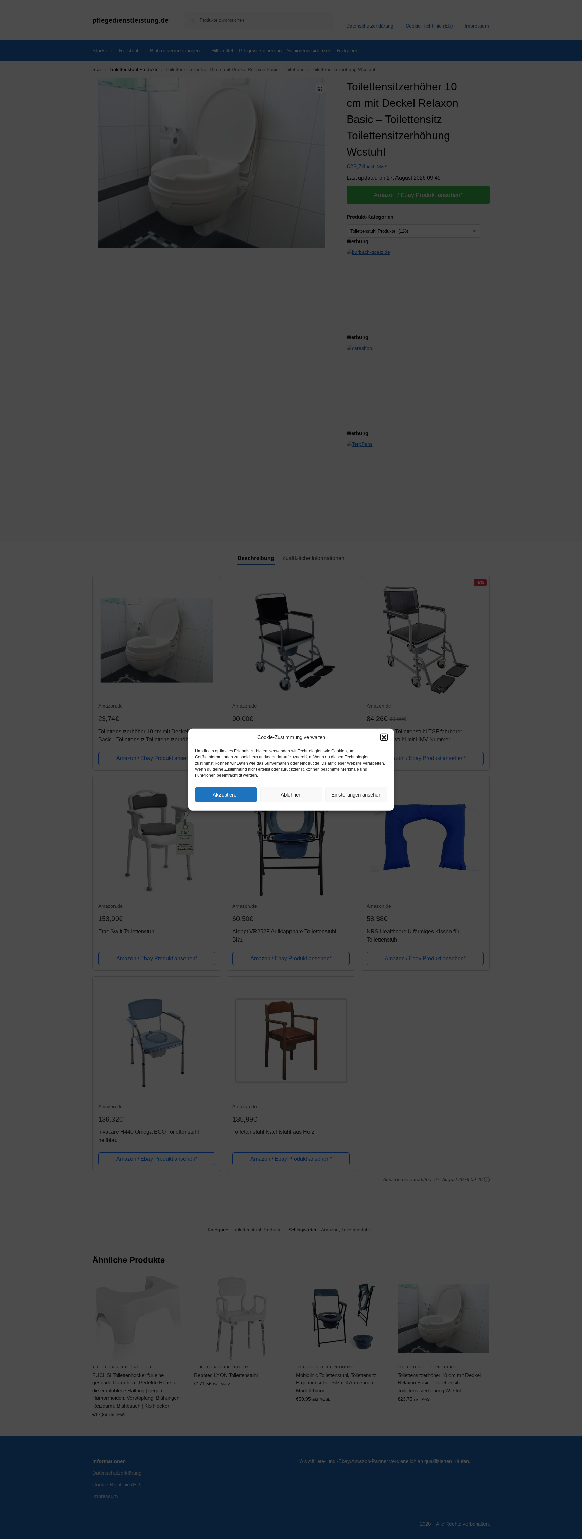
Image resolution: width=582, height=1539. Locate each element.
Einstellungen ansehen (356, 794)
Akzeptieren (226, 794)
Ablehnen (291, 794)
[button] (384, 737)
